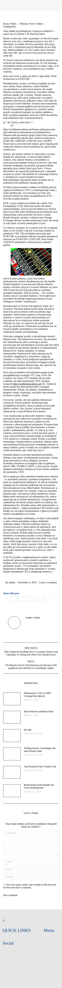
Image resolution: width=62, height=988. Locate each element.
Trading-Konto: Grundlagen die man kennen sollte (40, 749)
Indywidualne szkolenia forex (39, 711)
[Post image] (12, 699)
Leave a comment (48, 582)
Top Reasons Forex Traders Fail (40, 766)
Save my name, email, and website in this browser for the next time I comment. (29, 886)
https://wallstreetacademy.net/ (27, 383)
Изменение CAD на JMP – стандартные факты (38, 694)
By (10, 582)
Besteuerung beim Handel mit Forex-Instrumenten (39, 786)
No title (27, 729)
